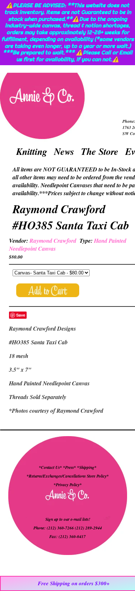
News (64, 151)
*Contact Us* (50, 467)
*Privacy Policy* (68, 485)
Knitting (31, 151)
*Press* (70, 467)
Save (20, 315)
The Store (99, 151)
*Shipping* (86, 467)
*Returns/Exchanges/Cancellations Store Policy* (68, 476)
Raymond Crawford (53, 241)
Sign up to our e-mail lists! (67, 519)
